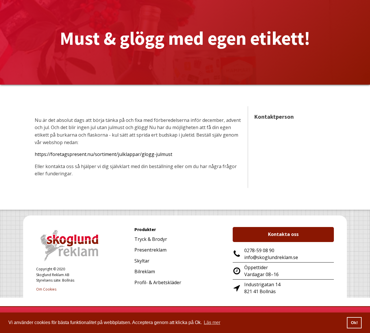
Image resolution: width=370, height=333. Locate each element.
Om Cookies (46, 289)
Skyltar (141, 261)
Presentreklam (150, 250)
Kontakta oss (283, 234)
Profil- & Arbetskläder (157, 282)
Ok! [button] (354, 322)
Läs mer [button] (212, 322)
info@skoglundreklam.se (271, 257)
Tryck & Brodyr (150, 239)
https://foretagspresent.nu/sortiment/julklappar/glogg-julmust (103, 154)
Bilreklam (144, 271)
